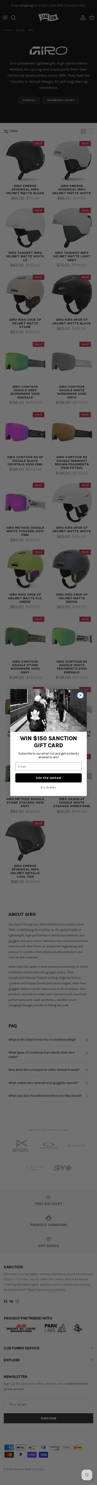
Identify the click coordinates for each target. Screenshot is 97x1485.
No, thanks (48, 787)
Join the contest (48, 778)
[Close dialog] (80, 695)
